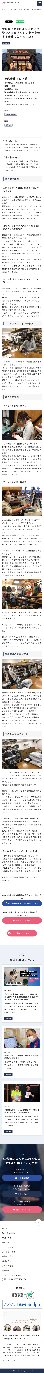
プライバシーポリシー (11, 1275)
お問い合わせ (23, 1194)
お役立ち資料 (7, 1256)
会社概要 (6, 1270)
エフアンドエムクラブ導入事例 (19, 9)
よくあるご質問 (8, 1252)
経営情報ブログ (8, 1242)
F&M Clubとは (8, 1233)
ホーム (5, 1228)
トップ (4, 9)
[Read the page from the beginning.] (38, 1222)
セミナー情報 (7, 1247)
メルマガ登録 (23, 1178)
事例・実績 (7, 1237)
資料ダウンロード (23, 920)
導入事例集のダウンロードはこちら (23, 903)
